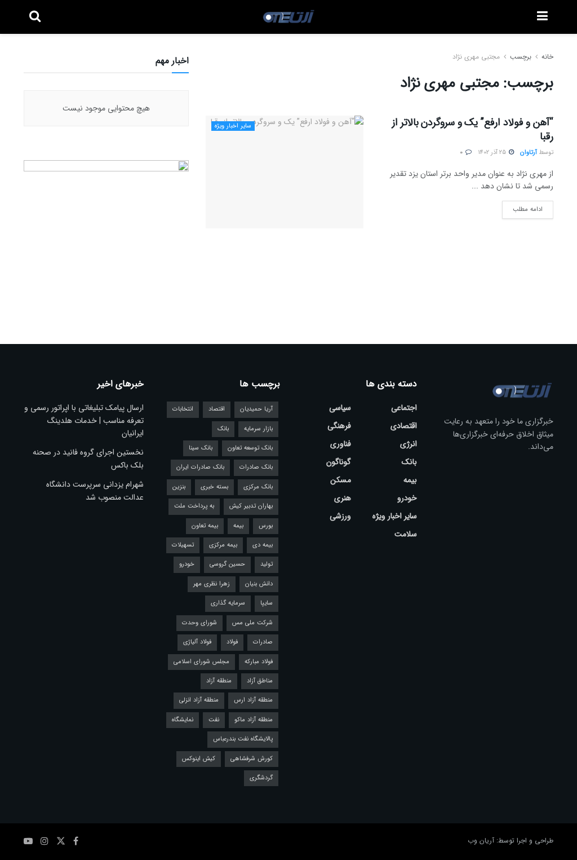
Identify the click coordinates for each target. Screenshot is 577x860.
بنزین (178, 487)
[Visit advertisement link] (106, 229)
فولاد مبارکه (259, 662)
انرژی (408, 444)
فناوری (340, 444)
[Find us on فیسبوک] (75, 841)
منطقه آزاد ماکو (253, 720)
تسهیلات (183, 545)
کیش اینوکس (198, 759)
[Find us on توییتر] (60, 841)
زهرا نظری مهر (211, 584)
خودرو (407, 498)
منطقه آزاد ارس (253, 700)
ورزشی (340, 516)
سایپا (266, 603)
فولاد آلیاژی (197, 642)
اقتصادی (403, 426)
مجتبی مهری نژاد (476, 56)
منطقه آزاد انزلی (199, 700)
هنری (342, 498)
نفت (213, 720)
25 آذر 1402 (493, 152)
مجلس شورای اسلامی (201, 662)
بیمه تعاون (205, 526)
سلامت (405, 534)
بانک (409, 462)
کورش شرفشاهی (251, 759)
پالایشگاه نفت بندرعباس (243, 739)
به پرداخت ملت (194, 506)
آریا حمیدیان (256, 409)
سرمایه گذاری (228, 603)
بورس (266, 526)
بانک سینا (200, 448)
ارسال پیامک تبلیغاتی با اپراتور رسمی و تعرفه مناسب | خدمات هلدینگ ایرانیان (84, 420)
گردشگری (261, 778)
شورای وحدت (199, 623)
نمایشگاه (182, 720)
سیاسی (340, 408)
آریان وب (481, 840)
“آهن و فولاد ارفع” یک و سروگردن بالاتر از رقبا (472, 129)
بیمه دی (262, 545)
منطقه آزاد (219, 681)
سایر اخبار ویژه (233, 126)
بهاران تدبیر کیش (251, 506)
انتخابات (182, 409)
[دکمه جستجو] (35, 17)
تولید (266, 564)
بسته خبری (214, 487)
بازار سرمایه (258, 429)
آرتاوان (528, 152)
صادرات (263, 642)
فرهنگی (339, 426)
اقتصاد (216, 409)
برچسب (520, 56)
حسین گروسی (227, 564)
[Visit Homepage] (289, 17)
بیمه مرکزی (223, 545)
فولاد (232, 642)
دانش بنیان (259, 584)
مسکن (340, 480)
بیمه (410, 480)
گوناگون (338, 462)
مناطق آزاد (260, 681)
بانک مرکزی (258, 487)
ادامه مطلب (522, 207)
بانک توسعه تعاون (250, 448)
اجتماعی (404, 408)
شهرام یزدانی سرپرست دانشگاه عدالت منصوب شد (95, 490)
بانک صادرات (256, 467)
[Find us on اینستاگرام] (44, 841)
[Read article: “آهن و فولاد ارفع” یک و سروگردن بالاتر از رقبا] (284, 172)
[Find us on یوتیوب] (28, 841)
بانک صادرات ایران (200, 467)
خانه (546, 56)
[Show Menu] (542, 17)
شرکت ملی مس (252, 623)
